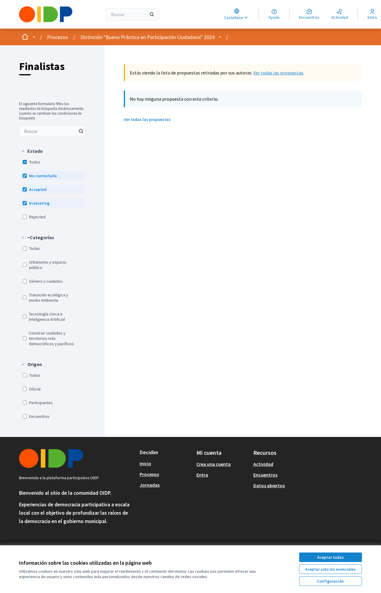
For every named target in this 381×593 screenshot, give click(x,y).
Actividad (263, 464)
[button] (32, 151)
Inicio (145, 463)
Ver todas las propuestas (278, 73)
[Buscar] (152, 14)
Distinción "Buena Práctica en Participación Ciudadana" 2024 (147, 37)
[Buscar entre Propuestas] (81, 131)
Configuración (330, 581)
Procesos (57, 37)
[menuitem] (52, 131)
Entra (202, 475)
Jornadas (150, 485)
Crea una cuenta (213, 464)
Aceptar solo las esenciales (330, 569)
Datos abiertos (269, 485)
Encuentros (265, 475)
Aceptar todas (330, 557)
